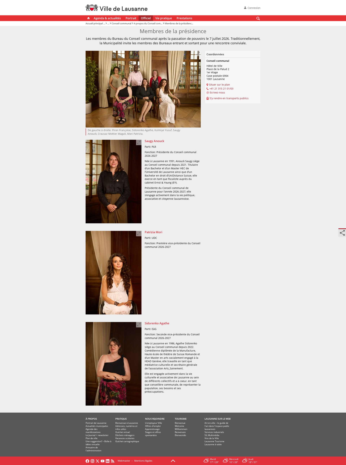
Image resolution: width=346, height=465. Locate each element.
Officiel (146, 18)
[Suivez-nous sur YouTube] (102, 460)
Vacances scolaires (124, 438)
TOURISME (181, 418)
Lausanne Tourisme (214, 441)
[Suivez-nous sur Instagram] (92, 460)
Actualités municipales (97, 426)
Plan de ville (91, 438)
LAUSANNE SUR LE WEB (218, 418)
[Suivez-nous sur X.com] (97, 460)
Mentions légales (143, 460)
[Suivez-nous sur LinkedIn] (107, 460)
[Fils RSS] (113, 460)
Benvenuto (180, 432)
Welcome (179, 426)
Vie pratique (163, 18)
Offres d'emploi (153, 426)
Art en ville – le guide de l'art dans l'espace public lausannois (217, 426)
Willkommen (181, 429)
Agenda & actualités (107, 18)
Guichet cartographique (127, 441)
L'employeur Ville (153, 422)
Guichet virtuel (122, 432)
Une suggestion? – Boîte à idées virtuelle (98, 443)
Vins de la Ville (212, 438)
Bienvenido (180, 435)
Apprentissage (152, 429)
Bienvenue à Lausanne (126, 422)
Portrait (131, 18)
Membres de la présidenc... (179, 23)
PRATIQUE (121, 418)
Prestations (184, 18)
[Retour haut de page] (173, 460)
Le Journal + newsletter (97, 435)
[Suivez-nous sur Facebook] (87, 460)
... (108, 23)
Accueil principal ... (95, 23)
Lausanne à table (213, 444)
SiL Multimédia (212, 435)
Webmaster (124, 460)
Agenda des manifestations (93, 431)
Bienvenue (180, 422)
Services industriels (214, 432)
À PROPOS (91, 418)
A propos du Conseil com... (148, 23)
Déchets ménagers (124, 435)
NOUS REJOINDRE (155, 418)
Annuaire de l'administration (93, 449)
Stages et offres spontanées (153, 434)
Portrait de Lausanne (96, 422)
